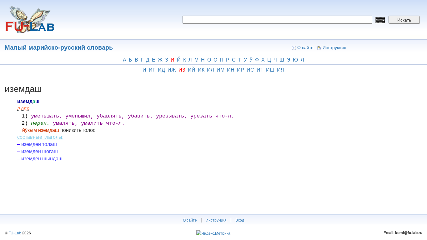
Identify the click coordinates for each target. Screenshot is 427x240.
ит (260, 69)
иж (172, 69)
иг (152, 69)
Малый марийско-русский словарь (59, 47)
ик (201, 69)
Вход (239, 219)
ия (280, 69)
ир (240, 69)
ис (250, 69)
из (181, 69)
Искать (404, 20)
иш (270, 69)
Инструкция (334, 47)
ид (161, 69)
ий (191, 69)
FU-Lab (14, 232)
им (220, 69)
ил (210, 69)
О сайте (305, 47)
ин (230, 69)
